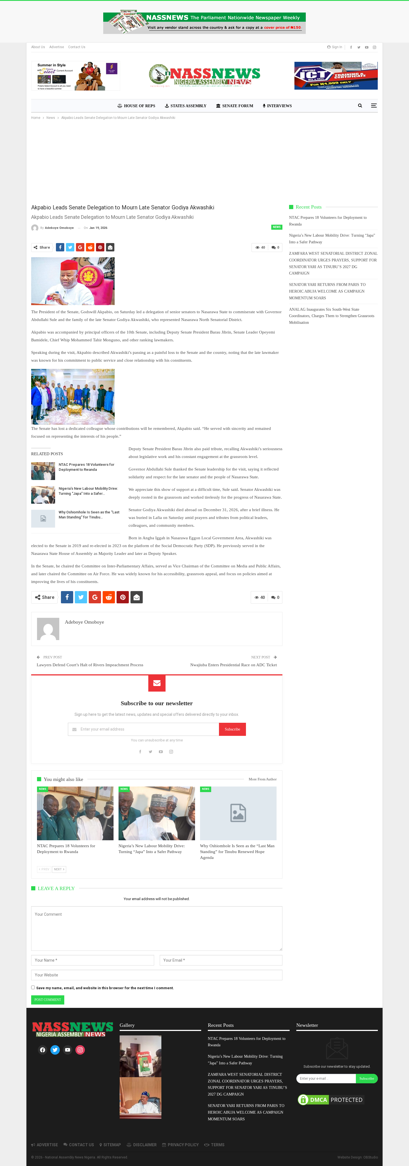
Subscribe (232, 729)
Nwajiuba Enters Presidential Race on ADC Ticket (233, 665)
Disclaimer (145, 1145)
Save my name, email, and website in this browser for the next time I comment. (105, 988)
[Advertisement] (204, 163)
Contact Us (76, 47)
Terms (218, 1145)
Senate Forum (237, 106)
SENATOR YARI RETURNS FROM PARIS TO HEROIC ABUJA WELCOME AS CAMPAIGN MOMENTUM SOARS (327, 291)
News (277, 227)
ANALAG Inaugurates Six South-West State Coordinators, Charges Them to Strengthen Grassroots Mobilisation (331, 316)
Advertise (56, 47)
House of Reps (139, 106)
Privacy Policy (183, 1145)
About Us (38, 47)
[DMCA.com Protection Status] (331, 1100)
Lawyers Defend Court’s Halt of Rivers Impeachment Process (90, 665)
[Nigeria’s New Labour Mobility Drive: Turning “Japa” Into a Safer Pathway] (43, 495)
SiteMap (112, 1145)
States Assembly (188, 106)
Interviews (279, 106)
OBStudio (370, 1157)
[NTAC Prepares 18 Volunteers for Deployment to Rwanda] (43, 471)
